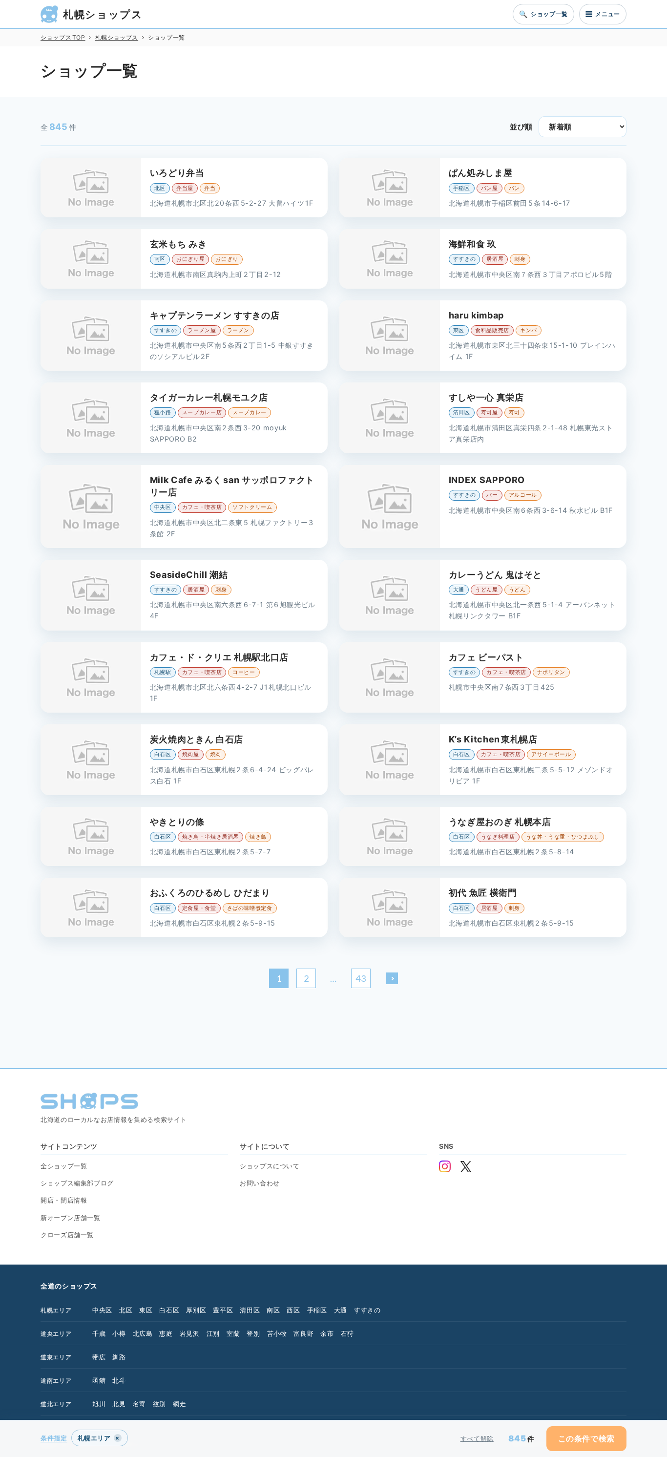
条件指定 (54, 1438)
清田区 (250, 1310)
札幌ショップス (103, 14)
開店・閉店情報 (64, 1200)
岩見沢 (190, 1333)
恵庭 (165, 1333)
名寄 (139, 1404)
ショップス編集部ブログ (77, 1183)
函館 (98, 1380)
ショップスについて (270, 1166)
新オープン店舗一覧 (71, 1218)
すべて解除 (477, 1438)
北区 (125, 1310)
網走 (179, 1404)
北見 (118, 1404)
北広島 (143, 1333)
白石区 (169, 1310)
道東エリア (56, 1357)
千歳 (98, 1333)
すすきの (367, 1310)
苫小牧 (277, 1333)
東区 (145, 1310)
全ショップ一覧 (64, 1166)
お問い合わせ (260, 1183)
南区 (273, 1310)
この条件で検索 (586, 1438)
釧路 (118, 1357)
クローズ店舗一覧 (67, 1235)
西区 (293, 1310)
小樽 (118, 1333)
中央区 (102, 1310)
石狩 (347, 1333)
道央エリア (56, 1333)
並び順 (521, 126)
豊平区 (223, 1310)
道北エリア (56, 1404)
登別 (253, 1333)
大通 (340, 1310)
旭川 (98, 1404)
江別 (213, 1333)
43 (360, 978)
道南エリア (56, 1380)
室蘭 (233, 1333)
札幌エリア (56, 1310)
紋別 (159, 1404)
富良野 (303, 1333)
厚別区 (196, 1310)
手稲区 (317, 1310)
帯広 (98, 1357)
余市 (327, 1333)
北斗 (118, 1380)
